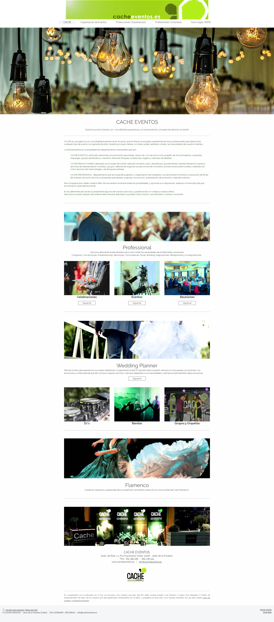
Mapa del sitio (32, 610)
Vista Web (267, 612)
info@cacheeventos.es (150, 562)
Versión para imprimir (15, 610)
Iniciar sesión (266, 610)
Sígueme (86, 303)
